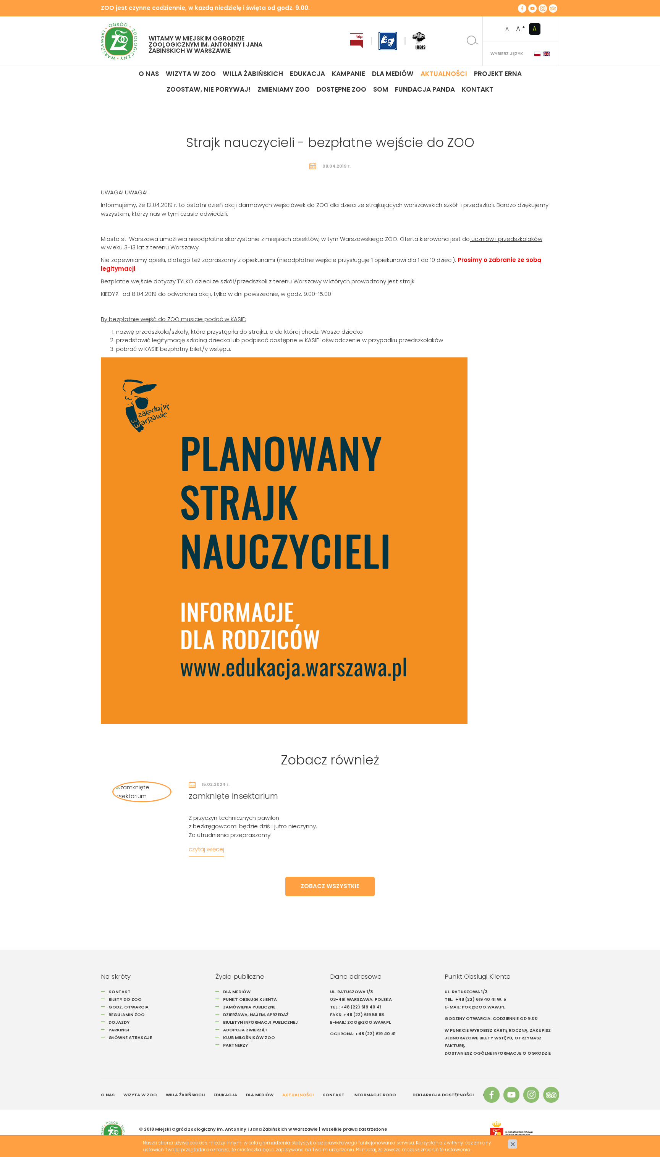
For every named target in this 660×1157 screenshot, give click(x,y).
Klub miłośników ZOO (249, 1037)
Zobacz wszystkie (330, 886)
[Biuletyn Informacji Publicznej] (357, 41)
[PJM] (387, 41)
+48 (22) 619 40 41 (361, 1007)
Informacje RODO (374, 1095)
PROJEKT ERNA (498, 73)
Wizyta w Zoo (191, 73)
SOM (380, 89)
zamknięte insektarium (233, 795)
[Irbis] (418, 41)
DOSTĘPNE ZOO (341, 89)
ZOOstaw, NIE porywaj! (209, 89)
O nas (149, 73)
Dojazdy (118, 1022)
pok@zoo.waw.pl (484, 1007)
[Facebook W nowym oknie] (522, 8)
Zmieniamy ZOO (283, 89)
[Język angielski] (547, 54)
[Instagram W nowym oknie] (543, 8)
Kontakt (477, 89)
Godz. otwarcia (128, 1007)
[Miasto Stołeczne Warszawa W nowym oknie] (520, 1133)
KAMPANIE (348, 73)
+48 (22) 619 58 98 (363, 1015)
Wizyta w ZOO (140, 1095)
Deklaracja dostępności (443, 1095)
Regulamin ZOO (126, 1015)
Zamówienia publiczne (249, 1007)
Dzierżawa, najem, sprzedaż (255, 1015)
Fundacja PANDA (425, 89)
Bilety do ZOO (125, 999)
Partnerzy (235, 1045)
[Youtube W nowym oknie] (532, 8)
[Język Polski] (537, 54)
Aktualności (444, 73)
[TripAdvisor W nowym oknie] (553, 8)
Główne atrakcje (130, 1037)
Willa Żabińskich (253, 73)
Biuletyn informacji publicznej (260, 1022)
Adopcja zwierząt (245, 1030)
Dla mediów (393, 73)
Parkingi (118, 1030)
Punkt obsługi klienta (250, 999)
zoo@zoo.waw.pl (369, 1022)
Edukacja (307, 73)
